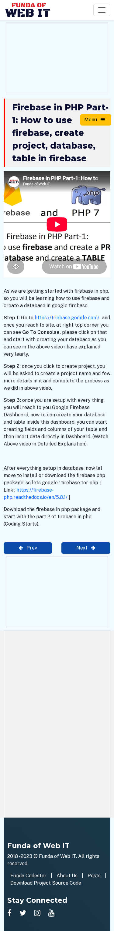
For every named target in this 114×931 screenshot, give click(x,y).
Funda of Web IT (57, 856)
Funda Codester (28, 876)
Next (82, 548)
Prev (31, 548)
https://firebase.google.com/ (67, 318)
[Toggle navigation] (101, 10)
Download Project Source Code (45, 883)
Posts (94, 876)
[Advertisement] (57, 57)
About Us (67, 876)
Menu (91, 120)
